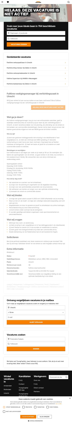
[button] (36, 421)
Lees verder (58, 403)
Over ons (37, 380)
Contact (21, 384)
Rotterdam (7, 389)
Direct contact (39, 388)
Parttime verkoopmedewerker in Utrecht (21, 73)
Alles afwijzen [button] (45, 416)
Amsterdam (8, 386)
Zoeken (36, 349)
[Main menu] (2, 2)
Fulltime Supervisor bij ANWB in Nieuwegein (22, 78)
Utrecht (9, 284)
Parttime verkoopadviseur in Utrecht (19, 62)
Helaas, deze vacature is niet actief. (48, 107)
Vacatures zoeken (19, 44)
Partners (37, 391)
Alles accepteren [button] (28, 416)
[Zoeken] (69, 2)
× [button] (70, 398)
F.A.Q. (21, 380)
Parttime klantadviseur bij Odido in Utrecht (21, 84)
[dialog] (36, 410)
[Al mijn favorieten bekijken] (8, 2)
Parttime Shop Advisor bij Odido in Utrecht (22, 68)
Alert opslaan (36, 322)
